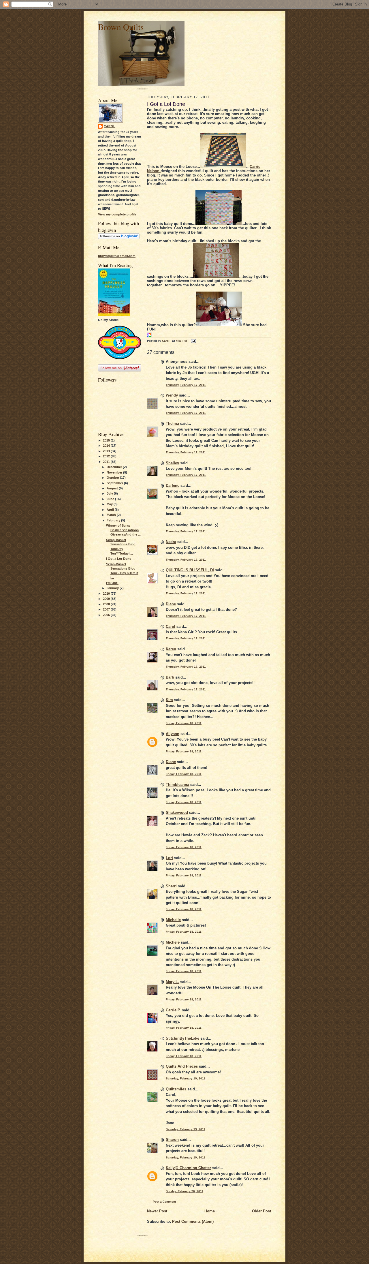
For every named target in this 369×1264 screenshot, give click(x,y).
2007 (107, 609)
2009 (107, 598)
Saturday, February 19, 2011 (185, 1078)
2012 (107, 456)
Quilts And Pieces (182, 1066)
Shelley (172, 463)
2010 (107, 593)
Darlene (172, 485)
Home (209, 1211)
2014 (107, 445)
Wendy (172, 395)
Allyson (172, 734)
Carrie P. (173, 1010)
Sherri (171, 886)
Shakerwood (177, 812)
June (111, 499)
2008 (107, 604)
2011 (107, 461)
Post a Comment (164, 1201)
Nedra (171, 542)
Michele (173, 942)
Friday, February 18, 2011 (184, 723)
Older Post (261, 1211)
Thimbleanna (177, 784)
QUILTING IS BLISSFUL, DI (190, 570)
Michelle (173, 920)
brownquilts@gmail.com (116, 256)
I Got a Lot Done (118, 558)
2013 (107, 451)
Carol (109, 126)
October (113, 477)
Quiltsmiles (176, 1089)
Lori (169, 858)
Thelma (172, 423)
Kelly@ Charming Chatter (188, 1168)
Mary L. (172, 982)
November (115, 472)
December (115, 467)
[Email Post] (193, 340)
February (114, 520)
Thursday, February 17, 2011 (186, 384)
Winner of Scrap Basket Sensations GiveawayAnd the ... (123, 530)
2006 (107, 615)
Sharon (172, 1139)
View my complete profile (117, 214)
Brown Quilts (121, 26)
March (112, 515)
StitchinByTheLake (182, 1038)
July (110, 493)
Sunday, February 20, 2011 (184, 1191)
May (110, 504)
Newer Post (157, 1211)
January (113, 588)
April (111, 509)
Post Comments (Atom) (193, 1221)
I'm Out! (112, 583)
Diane (171, 604)
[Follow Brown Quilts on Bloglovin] (119, 238)
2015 (107, 440)
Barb (170, 677)
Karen (171, 649)
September (115, 483)
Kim (169, 700)
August (113, 488)
